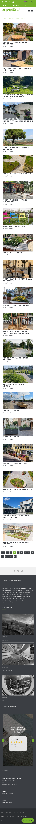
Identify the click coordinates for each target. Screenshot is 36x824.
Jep (3, 700)
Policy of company (22, 816)
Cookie (12, 816)
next (6, 556)
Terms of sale (5, 820)
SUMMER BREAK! (7, 640)
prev (3, 553)
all (15, 556)
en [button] (27, 2)
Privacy (22, 812)
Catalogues (15, 5)
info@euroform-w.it (8, 802)
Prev (3, 740)
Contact (4, 5)
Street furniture (20, 19)
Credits (15, 812)
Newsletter (4, 816)
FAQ (25, 5)
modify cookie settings (18, 820)
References (11, 19)
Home (4, 19)
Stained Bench (7, 670)
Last (11, 556)
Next (33, 740)
